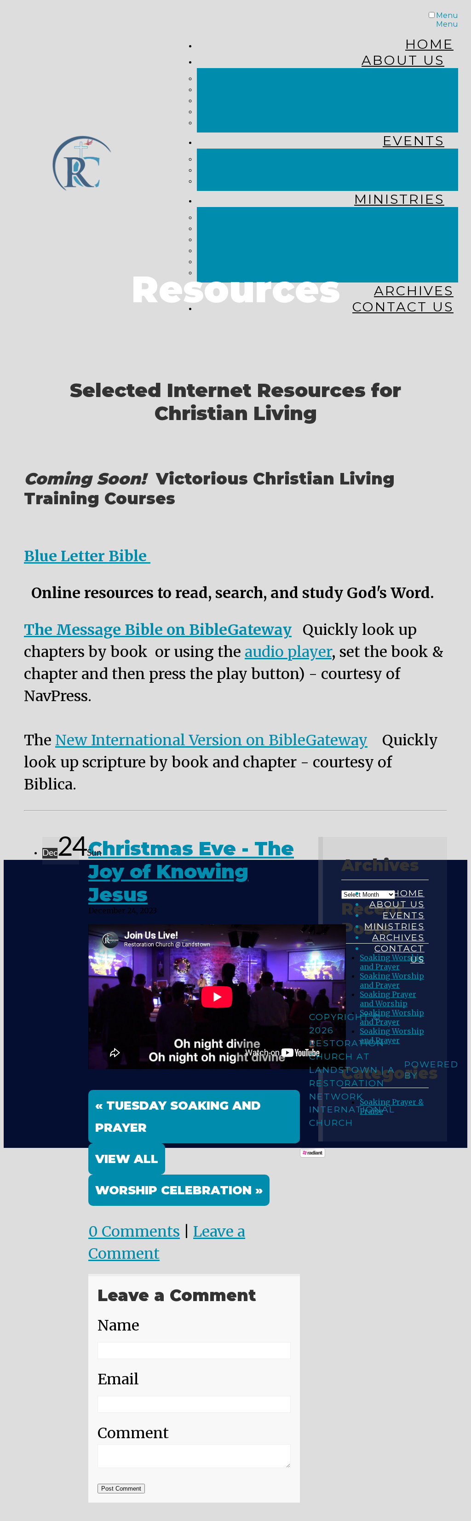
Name (118, 1325)
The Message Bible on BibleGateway (158, 630)
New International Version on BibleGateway (211, 740)
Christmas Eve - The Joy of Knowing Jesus (191, 871)
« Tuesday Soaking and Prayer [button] (178, 1116)
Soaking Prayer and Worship (388, 999)
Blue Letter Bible (87, 556)
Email (118, 1379)
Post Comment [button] (121, 1488)
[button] (126, 1159)
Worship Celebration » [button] (179, 1190)
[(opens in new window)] (312, 1154)
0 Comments (134, 1231)
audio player (288, 652)
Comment (133, 1433)
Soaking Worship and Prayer (392, 980)
